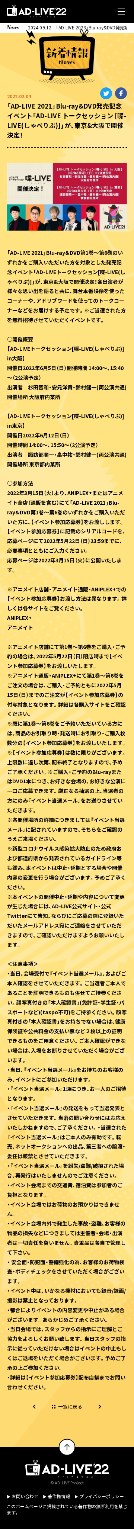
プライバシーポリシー (101, 1496)
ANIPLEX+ (19, 617)
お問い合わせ (25, 1496)
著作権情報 (59, 1496)
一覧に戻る (70, 1406)
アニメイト (20, 627)
